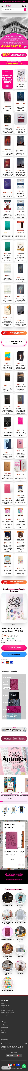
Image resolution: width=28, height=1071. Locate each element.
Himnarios (20, 967)
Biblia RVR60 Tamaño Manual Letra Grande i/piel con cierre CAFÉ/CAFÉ (20, 381)
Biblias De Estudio (7, 899)
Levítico (11, 1068)
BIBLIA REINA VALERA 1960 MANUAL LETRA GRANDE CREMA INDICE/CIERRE (20, 564)
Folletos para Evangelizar (7, 951)
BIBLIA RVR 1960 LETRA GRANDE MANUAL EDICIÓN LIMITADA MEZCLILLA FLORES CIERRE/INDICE (20, 493)
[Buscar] (25, 9)
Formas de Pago (5, 1005)
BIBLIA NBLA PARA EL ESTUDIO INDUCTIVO (7, 188)
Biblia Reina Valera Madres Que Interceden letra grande (20, 470)
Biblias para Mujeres (20, 934)
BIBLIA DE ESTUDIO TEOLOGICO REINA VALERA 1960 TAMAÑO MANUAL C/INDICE (7, 123)
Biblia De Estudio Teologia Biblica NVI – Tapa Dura (7, 293)
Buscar (3, 1003)
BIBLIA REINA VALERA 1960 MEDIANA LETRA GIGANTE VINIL (7, 493)
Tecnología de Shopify (18, 1068)
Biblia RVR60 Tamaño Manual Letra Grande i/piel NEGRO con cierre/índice (7, 404)
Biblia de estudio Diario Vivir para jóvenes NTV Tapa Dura (7, 229)
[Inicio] (8, 6)
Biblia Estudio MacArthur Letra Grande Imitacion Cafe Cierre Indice (20, 251)
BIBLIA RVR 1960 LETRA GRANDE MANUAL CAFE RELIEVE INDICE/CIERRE (20, 541)
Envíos (3, 1008)
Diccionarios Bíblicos (7, 968)
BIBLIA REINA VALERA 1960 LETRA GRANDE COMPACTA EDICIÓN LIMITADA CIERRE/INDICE (7, 517)
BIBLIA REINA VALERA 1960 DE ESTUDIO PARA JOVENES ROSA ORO (7, 167)
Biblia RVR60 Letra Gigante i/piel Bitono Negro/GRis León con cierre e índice (7, 426)
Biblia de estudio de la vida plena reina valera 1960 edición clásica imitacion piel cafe (20, 145)
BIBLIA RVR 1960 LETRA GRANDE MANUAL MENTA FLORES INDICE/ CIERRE (7, 564)
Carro (26, 6)
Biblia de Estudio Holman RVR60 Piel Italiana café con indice (7, 209)
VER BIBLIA (10, 793)
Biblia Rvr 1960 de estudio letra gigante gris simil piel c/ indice (7, 448)
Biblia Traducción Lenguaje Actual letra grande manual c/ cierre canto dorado (7, 470)
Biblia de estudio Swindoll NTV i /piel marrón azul (20, 188)
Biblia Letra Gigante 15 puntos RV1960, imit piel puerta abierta (20, 360)
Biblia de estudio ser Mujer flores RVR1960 (20, 79)
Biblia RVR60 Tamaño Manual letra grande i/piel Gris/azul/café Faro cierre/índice (20, 404)
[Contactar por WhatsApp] (24, 1066)
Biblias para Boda (20, 916)
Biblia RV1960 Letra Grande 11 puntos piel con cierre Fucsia (20, 426)
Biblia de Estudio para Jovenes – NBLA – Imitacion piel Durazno (20, 293)
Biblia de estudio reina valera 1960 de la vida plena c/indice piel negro (20, 167)
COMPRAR (6, 688)
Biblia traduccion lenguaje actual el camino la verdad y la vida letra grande (20, 448)
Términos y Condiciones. (7, 1015)
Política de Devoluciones (7, 1012)
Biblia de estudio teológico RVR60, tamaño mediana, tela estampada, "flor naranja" (7, 315)
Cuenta (23, 6)
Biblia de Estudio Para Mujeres (7, 101)
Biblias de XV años (7, 933)
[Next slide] (23, 865)
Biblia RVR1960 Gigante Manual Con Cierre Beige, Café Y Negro (7, 381)
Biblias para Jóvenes (20, 900)
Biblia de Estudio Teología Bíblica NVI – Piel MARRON (7, 272)
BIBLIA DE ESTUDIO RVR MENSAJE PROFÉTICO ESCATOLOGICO (20, 101)
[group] (12, 845)
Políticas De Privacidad (7, 1010)
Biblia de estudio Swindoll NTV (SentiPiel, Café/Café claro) (20, 209)
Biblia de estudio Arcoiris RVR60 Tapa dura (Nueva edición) (7, 360)
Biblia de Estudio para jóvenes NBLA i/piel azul (20, 272)
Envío (11, 640)
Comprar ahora (14, 654)
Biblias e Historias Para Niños (7, 917)
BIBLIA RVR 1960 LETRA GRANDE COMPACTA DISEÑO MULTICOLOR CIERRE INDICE (20, 517)
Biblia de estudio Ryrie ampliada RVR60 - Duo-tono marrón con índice (20, 229)
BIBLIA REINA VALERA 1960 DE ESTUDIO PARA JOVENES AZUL (7, 145)
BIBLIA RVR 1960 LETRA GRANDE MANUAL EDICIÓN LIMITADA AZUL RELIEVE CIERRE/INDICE (7, 541)
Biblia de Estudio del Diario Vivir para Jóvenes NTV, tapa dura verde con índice (7, 251)
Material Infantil (7, 984)
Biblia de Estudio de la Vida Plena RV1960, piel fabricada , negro (20, 315)
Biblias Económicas (20, 951)
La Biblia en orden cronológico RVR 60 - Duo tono (20, 123)
